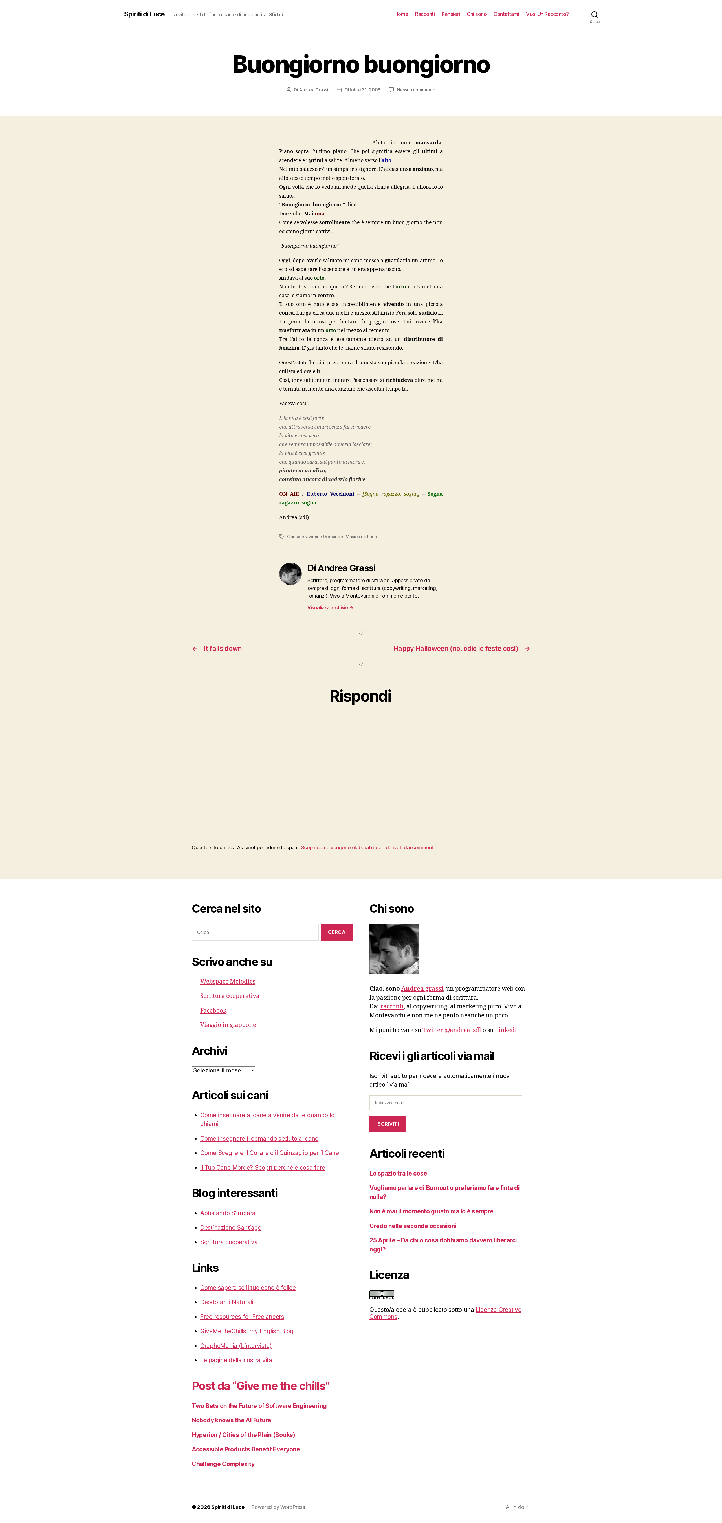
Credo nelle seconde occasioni (412, 1225)
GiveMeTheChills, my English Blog (246, 1331)
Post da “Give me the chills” (260, 1386)
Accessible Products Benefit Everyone (246, 1449)
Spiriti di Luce (144, 14)
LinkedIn (508, 1030)
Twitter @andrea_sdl (451, 1030)
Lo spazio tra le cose (398, 1173)
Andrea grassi (422, 989)
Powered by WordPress (278, 1507)
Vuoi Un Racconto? (547, 14)
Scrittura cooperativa (229, 996)
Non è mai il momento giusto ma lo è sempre (431, 1211)
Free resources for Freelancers (242, 1316)
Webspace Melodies (227, 982)
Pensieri (451, 14)
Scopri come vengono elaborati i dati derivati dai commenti (368, 847)
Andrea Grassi (313, 89)
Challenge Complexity (223, 1463)
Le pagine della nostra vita (236, 1360)
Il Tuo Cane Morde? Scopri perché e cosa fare (262, 1167)
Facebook (213, 1011)
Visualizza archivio (330, 607)
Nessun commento (416, 89)
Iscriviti (387, 1124)
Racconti (425, 14)
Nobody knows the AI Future (231, 1420)
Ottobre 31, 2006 (362, 89)
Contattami (506, 14)
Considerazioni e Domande (315, 536)
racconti (392, 1006)
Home (401, 14)
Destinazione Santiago (230, 1227)
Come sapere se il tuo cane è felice (248, 1287)
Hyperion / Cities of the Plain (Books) (243, 1434)
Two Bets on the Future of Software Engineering (259, 1405)
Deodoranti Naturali (226, 1302)
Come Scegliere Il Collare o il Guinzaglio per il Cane (269, 1152)
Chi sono (477, 14)
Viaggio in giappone (228, 1025)
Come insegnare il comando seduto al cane (259, 1138)
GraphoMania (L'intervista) (236, 1345)
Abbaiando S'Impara (228, 1212)
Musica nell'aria (361, 536)
